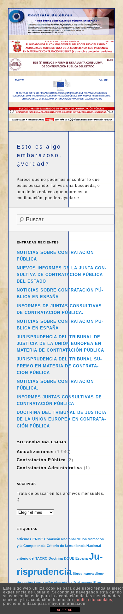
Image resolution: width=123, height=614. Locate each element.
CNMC (37, 539)
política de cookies (93, 600)
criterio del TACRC (32, 558)
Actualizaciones (35, 451)
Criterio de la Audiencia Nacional (74, 546)
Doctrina (56, 558)
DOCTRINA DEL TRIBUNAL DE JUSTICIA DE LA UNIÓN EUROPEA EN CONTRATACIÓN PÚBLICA (61, 419)
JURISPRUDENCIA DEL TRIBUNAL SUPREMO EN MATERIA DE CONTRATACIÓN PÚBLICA (59, 366)
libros (77, 573)
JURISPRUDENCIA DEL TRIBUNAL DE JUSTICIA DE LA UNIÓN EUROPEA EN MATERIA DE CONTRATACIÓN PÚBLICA (60, 344)
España (81, 558)
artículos (24, 539)
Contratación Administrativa (49, 467)
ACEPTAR (65, 610)
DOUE (69, 558)
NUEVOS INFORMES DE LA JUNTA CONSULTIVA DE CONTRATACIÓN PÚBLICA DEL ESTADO (61, 275)
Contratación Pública (41, 459)
